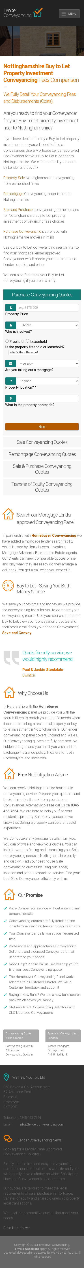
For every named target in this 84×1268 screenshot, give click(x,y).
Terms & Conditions (26, 1248)
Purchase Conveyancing (22, 231)
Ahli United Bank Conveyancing (57, 1056)
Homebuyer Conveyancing (54, 535)
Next (42, 427)
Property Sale (14, 178)
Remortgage (13, 194)
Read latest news (16, 1228)
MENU (72, 13)
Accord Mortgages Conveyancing (58, 1048)
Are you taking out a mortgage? (29, 370)
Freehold (17, 341)
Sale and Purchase (18, 210)
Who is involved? (18, 331)
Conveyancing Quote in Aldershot (19, 1056)
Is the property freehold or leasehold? (35, 349)
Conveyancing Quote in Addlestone (19, 1048)
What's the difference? (24, 352)
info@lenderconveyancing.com (41, 1124)
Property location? (20, 387)
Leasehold (38, 341)
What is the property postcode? (29, 405)
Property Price (16, 314)
